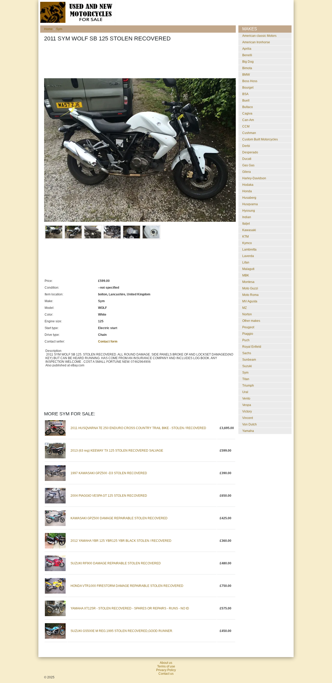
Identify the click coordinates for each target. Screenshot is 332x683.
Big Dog (248, 61)
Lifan (245, 262)
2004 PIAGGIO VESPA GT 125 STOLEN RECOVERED (109, 495)
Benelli (247, 55)
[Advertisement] (138, 61)
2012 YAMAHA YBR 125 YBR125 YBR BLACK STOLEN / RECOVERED (121, 541)
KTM (245, 236)
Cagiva (247, 113)
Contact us (166, 673)
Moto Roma (250, 295)
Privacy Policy (166, 670)
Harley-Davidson (254, 178)
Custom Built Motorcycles (260, 139)
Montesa (248, 282)
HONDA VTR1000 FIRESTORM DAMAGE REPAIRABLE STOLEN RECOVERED (127, 586)
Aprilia (246, 49)
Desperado (250, 152)
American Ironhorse (256, 42)
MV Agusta (249, 301)
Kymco (247, 243)
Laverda (248, 256)
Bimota (247, 68)
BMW (246, 74)
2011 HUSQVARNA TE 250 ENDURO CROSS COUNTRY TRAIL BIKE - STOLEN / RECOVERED (138, 428)
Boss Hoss (249, 81)
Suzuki (247, 366)
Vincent (247, 418)
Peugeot (248, 327)
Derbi (246, 146)
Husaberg (249, 198)
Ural (245, 392)
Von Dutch (249, 424)
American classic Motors (259, 36)
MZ (244, 308)
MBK (245, 275)
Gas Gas (248, 165)
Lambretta (249, 249)
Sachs (246, 353)
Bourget (247, 87)
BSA (245, 94)
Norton (247, 314)
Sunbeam (249, 359)
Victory (247, 411)
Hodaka (247, 185)
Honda (247, 191)
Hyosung (248, 210)
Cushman (249, 133)
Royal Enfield (251, 346)
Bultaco (247, 107)
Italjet (246, 223)
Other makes (251, 321)
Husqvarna (250, 204)
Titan (245, 379)
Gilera (246, 172)
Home (48, 29)
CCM (246, 126)
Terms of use (166, 666)
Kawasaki (249, 230)
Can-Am (248, 120)
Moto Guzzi (250, 288)
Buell (246, 100)
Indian (246, 217)
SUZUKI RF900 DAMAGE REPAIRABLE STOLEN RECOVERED (116, 563)
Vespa (246, 405)
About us (166, 663)
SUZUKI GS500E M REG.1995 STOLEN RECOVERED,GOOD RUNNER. (122, 631)
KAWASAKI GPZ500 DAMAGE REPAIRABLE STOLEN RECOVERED (119, 518)
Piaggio (247, 334)
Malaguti (248, 269)
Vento (246, 398)
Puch (246, 340)
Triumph (248, 385)
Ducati (246, 159)
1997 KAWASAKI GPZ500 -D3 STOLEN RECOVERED (109, 473)
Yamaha (248, 431)
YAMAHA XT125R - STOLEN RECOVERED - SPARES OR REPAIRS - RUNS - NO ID (130, 608)
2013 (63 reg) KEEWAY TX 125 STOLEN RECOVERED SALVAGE (117, 450)
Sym (59, 29)
